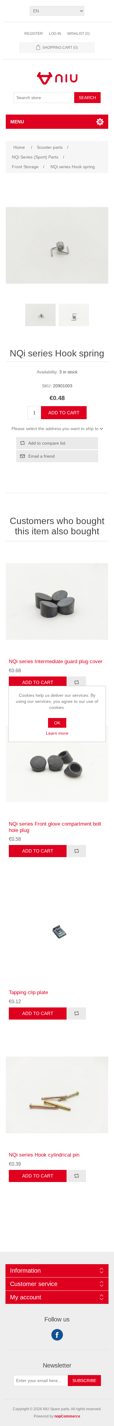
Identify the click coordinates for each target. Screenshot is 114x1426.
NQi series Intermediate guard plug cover (55, 661)
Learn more (57, 733)
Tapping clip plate (28, 992)
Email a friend (41, 456)
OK (57, 722)
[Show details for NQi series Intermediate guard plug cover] (57, 601)
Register (33, 34)
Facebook (57, 1335)
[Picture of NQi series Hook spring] (40, 315)
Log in (55, 34)
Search (87, 97)
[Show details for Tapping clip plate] (57, 932)
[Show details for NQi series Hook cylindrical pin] (57, 1095)
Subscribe (84, 1380)
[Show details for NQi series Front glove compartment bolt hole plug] (57, 764)
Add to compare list (46, 443)
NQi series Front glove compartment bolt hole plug (55, 827)
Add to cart (63, 412)
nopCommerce (67, 1416)
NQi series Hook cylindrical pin (44, 1155)
